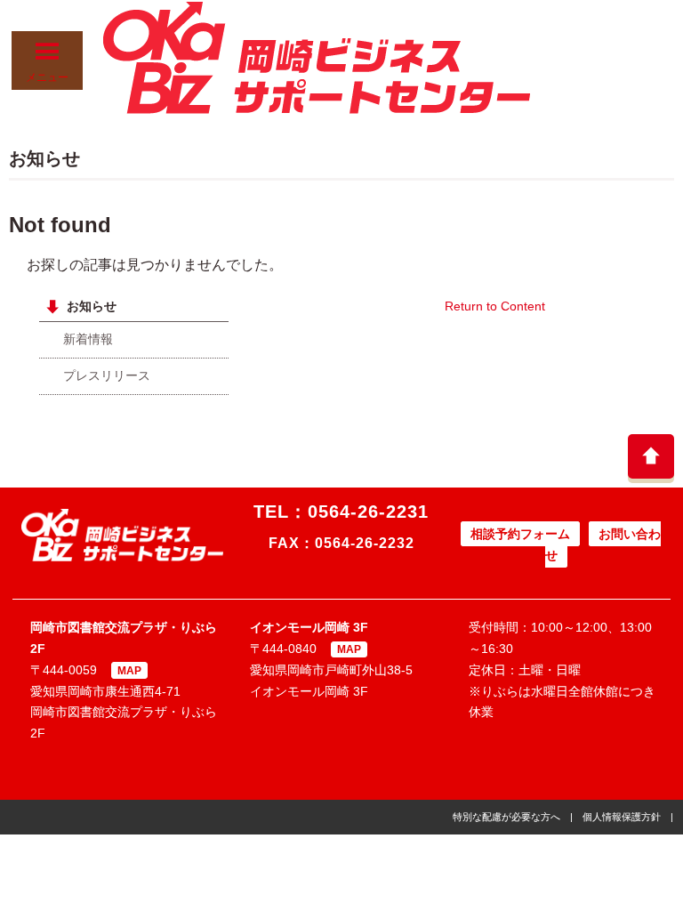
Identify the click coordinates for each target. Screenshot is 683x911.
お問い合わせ (603, 544)
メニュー (47, 77)
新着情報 (88, 339)
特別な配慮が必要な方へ (506, 816)
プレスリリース (106, 375)
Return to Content (495, 306)
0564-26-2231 (368, 511)
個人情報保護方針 (622, 816)
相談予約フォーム (520, 534)
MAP (129, 671)
